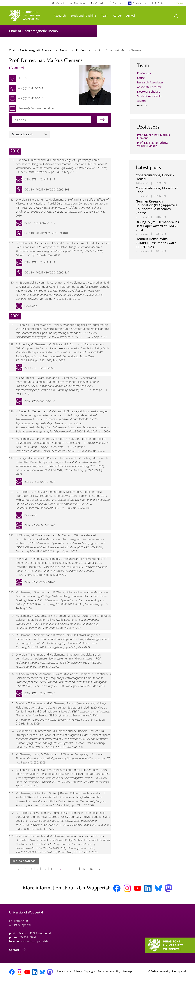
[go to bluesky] (158, 888)
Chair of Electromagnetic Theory (30, 50)
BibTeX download (24, 861)
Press (101, 971)
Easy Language (139, 3)
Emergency (118, 3)
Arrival (130, 15)
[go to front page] (30, 16)
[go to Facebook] (117, 888)
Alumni (141, 100)
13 (67, 868)
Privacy (77, 971)
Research (60, 15)
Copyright (89, 971)
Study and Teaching (83, 15)
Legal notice (64, 971)
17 (98, 868)
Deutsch (161, 3)
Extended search (22, 134)
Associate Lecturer (149, 87)
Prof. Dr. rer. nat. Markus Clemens (153, 136)
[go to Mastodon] (168, 888)
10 (44, 868)
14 (75, 868)
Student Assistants (149, 96)
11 (52, 868)
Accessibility (113, 971)
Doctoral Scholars (148, 91)
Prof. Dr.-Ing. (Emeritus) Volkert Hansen (152, 144)
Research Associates (150, 82)
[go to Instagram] (127, 888)
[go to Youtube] (137, 888)
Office (141, 78)
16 (91, 868)
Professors (83, 50)
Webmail (99, 3)
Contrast (60, 3)
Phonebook (79, 3)
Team (104, 15)
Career (117, 15)
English (179, 3)
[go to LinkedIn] (148, 888)
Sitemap (127, 971)
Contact (14, 950)
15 (83, 868)
